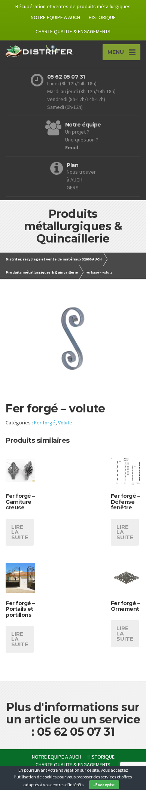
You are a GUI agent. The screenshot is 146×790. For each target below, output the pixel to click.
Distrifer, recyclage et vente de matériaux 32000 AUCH (54, 259)
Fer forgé (44, 422)
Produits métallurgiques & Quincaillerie (42, 272)
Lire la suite (19, 532)
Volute (65, 422)
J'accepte (104, 784)
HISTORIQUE (102, 17)
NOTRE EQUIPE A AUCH (55, 17)
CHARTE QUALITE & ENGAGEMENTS (73, 31)
